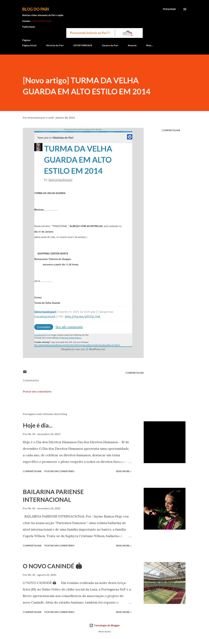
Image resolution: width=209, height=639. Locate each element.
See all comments (69, 327)
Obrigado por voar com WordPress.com (83, 349)
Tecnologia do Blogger (106, 625)
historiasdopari (60, 180)
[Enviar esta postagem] (25, 372)
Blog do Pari (35, 9)
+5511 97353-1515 (41, 21)
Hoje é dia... (37, 425)
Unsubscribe (40, 334)
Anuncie (132, 45)
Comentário (43, 327)
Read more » (123, 471)
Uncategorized (44, 316)
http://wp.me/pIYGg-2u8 (82, 316)
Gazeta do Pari (110, 45)
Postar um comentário (37, 391)
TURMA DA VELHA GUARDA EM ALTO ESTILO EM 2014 (78, 159)
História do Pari (55, 45)
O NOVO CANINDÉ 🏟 (52, 566)
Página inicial (29, 45)
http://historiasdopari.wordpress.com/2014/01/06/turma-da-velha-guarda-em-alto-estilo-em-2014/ (77, 344)
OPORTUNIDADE (82, 45)
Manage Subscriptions (71, 337)
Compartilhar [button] (171, 130)
